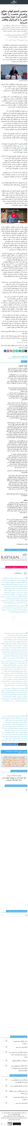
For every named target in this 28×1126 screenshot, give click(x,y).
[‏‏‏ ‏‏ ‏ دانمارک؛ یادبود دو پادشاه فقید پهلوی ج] (14, 618)
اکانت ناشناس (23, 146)
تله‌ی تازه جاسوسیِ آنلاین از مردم (18, 1086)
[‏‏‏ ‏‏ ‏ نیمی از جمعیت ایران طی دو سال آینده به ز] (14, 673)
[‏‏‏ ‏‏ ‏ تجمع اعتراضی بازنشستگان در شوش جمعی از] (14, 700)
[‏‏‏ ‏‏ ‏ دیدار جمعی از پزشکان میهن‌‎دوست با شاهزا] (14, 590)
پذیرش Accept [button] (17, 1123)
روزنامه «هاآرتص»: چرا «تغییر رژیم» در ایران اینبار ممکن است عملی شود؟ (18, 1055)
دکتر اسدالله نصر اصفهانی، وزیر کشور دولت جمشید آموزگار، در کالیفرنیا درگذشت (19, 1068)
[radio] (26, 343)
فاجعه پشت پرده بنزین (21, 1047)
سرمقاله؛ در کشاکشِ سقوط (20, 1060)
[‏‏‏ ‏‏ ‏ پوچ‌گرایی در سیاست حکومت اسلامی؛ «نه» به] (14, 728)
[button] (26, 2)
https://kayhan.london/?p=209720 (17, 358)
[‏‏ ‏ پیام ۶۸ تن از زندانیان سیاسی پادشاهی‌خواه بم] (14, 645)
